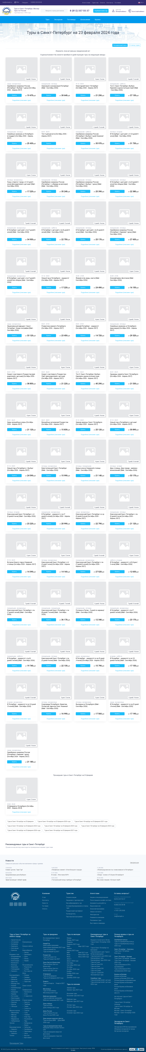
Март (68, 946)
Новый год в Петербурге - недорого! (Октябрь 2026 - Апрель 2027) (55, 279)
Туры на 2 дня (95, 962)
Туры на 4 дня (95, 966)
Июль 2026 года (83, 957)
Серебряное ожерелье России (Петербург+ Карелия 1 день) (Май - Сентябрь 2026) (123, 232)
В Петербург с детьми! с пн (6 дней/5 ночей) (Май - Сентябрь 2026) (56, 231)
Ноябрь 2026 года (73, 973)
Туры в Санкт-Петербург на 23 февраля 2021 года (90, 821)
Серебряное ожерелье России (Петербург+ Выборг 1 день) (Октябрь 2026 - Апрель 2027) (21, 88)
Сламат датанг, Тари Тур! (14, 870)
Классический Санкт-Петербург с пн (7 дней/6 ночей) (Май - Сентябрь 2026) (21, 612)
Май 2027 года (83, 952)
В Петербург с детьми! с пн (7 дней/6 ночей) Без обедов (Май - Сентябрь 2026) (21, 280)
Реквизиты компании (97, 917)
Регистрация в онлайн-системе (100, 900)
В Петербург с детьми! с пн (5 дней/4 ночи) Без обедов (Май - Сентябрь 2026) (124, 184)
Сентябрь (70, 963)
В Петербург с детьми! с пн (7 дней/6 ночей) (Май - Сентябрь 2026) (21, 231)
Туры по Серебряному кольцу (124, 941)
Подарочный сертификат (74, 911)
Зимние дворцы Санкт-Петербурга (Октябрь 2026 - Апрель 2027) (89, 423)
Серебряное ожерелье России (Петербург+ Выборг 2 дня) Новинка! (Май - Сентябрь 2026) (89, 136)
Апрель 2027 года (73, 950)
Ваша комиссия (95, 906)
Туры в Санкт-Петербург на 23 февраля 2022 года (23, 826)
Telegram (25, 2)
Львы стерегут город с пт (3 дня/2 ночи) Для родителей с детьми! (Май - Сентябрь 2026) (21, 184)
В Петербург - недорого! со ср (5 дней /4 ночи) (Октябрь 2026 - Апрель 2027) (90, 659)
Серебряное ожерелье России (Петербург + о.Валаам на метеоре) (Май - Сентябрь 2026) (55, 184)
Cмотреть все (134, 862)
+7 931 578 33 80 (119, 910)
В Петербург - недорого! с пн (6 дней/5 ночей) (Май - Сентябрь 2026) (21, 659)
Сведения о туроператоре (75, 900)
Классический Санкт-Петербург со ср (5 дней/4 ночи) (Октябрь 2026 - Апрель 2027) (90, 516)
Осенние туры (71, 1011)
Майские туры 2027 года (75, 1001)
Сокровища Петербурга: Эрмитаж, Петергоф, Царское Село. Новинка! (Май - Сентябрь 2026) (55, 706)
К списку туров (135, 45)
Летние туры (71, 1005)
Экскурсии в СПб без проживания (125, 1027)
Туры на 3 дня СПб (97, 964)
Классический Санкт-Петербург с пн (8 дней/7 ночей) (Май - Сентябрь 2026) (55, 612)
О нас (44, 897)
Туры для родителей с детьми (101, 980)
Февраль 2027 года (73, 944)
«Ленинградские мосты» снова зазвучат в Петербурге (115, 870)
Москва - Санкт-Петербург (123, 1010)
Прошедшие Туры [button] (16, 1043)
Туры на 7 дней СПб (97, 972)
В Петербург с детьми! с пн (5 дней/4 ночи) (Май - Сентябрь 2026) (90, 231)
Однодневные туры (97, 958)
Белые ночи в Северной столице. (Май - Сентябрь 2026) (88, 469)
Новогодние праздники (50, 945)
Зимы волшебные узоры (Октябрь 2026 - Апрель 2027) (20, 423)
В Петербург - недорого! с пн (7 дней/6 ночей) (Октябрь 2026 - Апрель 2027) (56, 516)
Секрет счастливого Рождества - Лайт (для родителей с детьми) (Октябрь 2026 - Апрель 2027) (54, 376)
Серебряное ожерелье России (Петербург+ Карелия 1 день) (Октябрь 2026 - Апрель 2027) (18, 754)
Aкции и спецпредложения (99, 897)
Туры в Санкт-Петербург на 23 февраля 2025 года (97, 826)
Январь (69, 938)
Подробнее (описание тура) (21, 100)
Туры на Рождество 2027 (51, 959)
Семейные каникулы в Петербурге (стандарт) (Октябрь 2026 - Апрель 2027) (20, 136)
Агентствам (86, 2)
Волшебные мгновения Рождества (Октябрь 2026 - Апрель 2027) (55, 423)
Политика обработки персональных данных (114, 1049)
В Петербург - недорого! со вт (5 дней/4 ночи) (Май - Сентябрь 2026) (123, 659)
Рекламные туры (95, 920)
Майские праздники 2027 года (53, 1000)
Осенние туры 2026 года (75, 1013)
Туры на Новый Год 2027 (51, 951)
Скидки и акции (71, 897)
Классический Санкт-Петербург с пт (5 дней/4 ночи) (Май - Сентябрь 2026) (21, 515)
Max (17, 2)
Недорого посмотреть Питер (100, 940)
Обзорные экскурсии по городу (124, 1029)
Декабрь (70, 975)
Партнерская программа (74, 916)
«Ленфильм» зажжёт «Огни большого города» (66, 870)
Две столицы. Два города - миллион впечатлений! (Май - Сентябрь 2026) (123, 469)
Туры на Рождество (49, 957)
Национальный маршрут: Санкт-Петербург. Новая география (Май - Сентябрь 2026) (20, 328)
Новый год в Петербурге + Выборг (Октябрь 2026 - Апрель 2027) (20, 469)
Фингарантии (94, 914)
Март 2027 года (83, 946)
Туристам (95, 2)
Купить (14, 95)
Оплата (102, 2)
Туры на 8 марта (48, 983)
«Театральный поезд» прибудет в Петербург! (66, 880)
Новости (45, 903)
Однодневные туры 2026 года (100, 960)
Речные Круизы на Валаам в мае (125, 980)
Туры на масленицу (49, 990)
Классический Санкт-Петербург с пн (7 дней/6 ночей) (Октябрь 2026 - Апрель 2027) (89, 564)
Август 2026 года (72, 961)
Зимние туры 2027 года (74, 990)
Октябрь (70, 967)
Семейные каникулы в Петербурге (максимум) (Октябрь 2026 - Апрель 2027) (123, 328)
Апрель (69, 948)
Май (68, 952)
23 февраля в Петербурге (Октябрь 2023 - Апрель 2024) (20, 807)
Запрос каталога (95, 911)
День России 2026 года (51, 1015)
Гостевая (118, 2)
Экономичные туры (97, 975)
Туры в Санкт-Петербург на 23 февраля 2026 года (23, 830)
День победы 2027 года (51, 1007)
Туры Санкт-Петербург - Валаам (125, 958)
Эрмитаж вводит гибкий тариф (16, 880)
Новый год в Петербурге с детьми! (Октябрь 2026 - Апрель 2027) (123, 423)
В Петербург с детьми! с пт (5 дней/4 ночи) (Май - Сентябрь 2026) (124, 135)
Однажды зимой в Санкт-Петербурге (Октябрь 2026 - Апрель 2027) (124, 375)
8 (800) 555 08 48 (36, 2)
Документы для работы (98, 903)
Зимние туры (71, 988)
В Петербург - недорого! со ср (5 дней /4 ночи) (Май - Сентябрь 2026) (124, 705)
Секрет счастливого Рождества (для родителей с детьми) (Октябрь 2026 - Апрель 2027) (21, 376)
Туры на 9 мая (47, 1005)
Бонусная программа (97, 909)
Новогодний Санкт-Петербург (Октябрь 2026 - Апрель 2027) (87, 87)
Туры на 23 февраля (50, 976)
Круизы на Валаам (120, 976)
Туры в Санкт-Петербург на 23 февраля (20, 821)
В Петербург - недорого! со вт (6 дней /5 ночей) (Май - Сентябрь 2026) (21, 705)
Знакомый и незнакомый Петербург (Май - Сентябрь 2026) (55, 87)
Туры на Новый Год (49, 949)
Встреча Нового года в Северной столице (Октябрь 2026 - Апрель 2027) (21, 563)
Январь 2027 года (72, 940)
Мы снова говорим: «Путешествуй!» (108, 880)
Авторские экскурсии (121, 1031)
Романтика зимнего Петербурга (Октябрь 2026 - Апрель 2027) (54, 327)
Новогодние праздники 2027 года (54, 947)
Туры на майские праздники (52, 998)
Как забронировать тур (74, 903)
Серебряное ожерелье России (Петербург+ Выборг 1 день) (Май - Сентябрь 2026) (89, 184)
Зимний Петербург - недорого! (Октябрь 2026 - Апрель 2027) (87, 327)
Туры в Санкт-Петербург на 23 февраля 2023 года (60, 826)
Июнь (68, 954)
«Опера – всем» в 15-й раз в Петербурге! (110, 875)
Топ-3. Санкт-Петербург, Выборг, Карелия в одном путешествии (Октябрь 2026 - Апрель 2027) (88, 376)
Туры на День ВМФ (49, 1020)
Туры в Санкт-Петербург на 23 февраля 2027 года (60, 830)
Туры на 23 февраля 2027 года (53, 978)
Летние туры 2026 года (74, 1007)
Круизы (98, 19)
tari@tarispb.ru (7, 2)
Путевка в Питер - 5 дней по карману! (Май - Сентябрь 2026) (90, 611)
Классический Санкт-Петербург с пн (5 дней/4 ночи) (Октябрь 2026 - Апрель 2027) (124, 516)
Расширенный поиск (120, 45)
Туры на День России (50, 1013)
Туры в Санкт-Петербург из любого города (20, 935)
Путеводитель (71, 914)
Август (69, 959)
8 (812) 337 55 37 (79, 10)
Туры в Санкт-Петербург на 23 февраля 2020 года (53, 821)
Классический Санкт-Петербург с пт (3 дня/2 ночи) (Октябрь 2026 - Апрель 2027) (56, 564)
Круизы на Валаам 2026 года (123, 978)
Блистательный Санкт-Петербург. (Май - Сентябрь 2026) (54, 469)
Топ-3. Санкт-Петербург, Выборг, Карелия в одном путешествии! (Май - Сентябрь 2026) (124, 88)
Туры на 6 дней (96, 970)
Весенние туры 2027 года (75, 995)
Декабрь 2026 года (73, 977)
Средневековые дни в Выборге (16, 875)
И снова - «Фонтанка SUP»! (60, 875)
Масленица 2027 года (50, 993)
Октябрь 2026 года (73, 969)
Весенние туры (72, 993)
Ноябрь (69, 971)
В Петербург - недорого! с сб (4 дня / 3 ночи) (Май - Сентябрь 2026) (124, 563)
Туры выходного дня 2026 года (101, 956)
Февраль (70, 942)
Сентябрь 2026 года (73, 965)
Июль (68, 957)
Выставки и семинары (97, 923)
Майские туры (71, 999)
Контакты (110, 2)
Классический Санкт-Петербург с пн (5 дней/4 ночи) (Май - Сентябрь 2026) (56, 659)
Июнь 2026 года (83, 954)
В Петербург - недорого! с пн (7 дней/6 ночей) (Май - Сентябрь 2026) (124, 611)
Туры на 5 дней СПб (97, 968)
